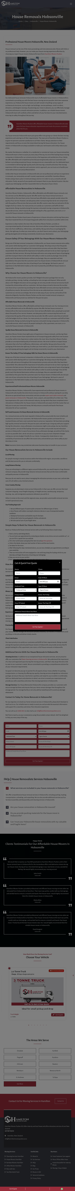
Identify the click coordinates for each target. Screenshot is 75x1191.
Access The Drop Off (44, 603)
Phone (40, 569)
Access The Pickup (43, 595)
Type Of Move (42, 586)
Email (16, 578)
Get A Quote (13, 1189)
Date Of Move (42, 578)
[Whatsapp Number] (62, 1189)
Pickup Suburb (19, 595)
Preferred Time (19, 586)
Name (17, 569)
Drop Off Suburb (20, 603)
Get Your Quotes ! (37, 627)
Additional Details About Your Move (26, 611)
